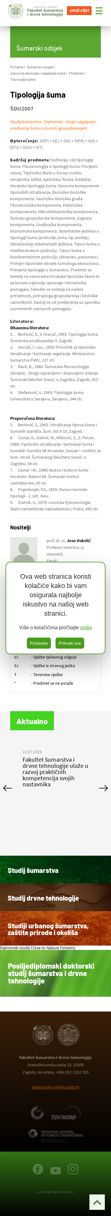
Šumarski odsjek (40, 67)
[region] (55, 608)
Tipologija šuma (22, 79)
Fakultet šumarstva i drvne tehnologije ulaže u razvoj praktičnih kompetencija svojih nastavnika (55, 772)
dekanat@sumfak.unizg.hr (55, 1087)
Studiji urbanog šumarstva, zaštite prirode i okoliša (48, 929)
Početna (16, 67)
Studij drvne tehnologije (43, 898)
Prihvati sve (70, 643)
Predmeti (76, 73)
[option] (55, 769)
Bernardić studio (63, 1192)
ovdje (86, 627)
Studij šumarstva (33, 870)
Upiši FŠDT (79, 10)
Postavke (39, 643)
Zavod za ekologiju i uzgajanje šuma (37, 73)
